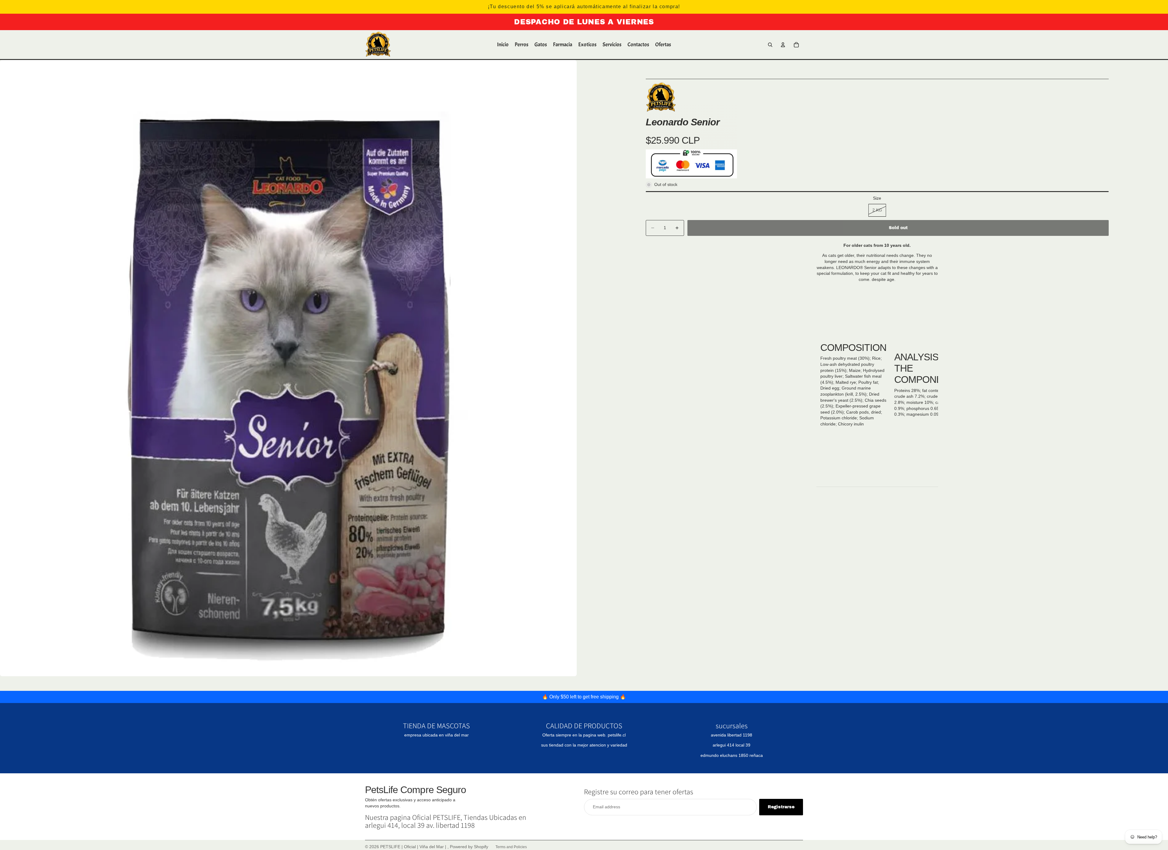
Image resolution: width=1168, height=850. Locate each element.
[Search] (770, 44)
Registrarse (781, 807)
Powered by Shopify (469, 846)
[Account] (783, 44)
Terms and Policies (511, 847)
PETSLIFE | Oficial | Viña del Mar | (413, 846)
